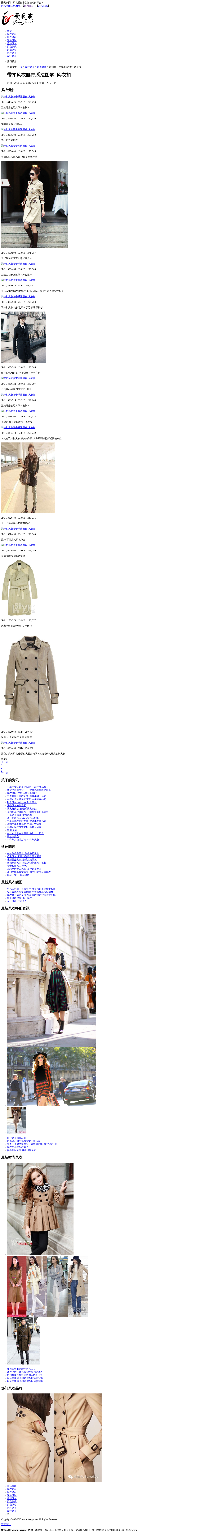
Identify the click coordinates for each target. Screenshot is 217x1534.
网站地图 (6, 5)
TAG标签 (16, 5)
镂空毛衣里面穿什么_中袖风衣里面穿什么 (29, 790)
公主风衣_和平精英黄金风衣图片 (24, 856)
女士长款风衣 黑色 (17, 866)
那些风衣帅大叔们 (16, 1138)
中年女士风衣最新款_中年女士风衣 (25, 833)
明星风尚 (12, 40)
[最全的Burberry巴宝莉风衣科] (54, 1481)
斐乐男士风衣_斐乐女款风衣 (22, 859)
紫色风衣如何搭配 (16, 805)
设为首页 (29, 5)
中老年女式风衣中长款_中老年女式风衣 (27, 787)
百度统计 (6, 1524)
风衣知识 (12, 34)
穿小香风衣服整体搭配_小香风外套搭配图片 (30, 892)
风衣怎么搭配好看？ (17, 1147)
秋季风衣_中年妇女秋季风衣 (22, 802)
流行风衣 (12, 56)
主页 (20, 67)
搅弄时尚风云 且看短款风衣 (21, 1150)
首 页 (9, 31)
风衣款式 (12, 46)
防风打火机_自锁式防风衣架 (22, 808)
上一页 (4, 762)
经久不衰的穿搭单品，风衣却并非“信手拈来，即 (32, 1144)
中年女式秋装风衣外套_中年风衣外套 (26, 799)
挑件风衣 (12, 53)
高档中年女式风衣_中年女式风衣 (24, 824)
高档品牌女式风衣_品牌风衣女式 (24, 869)
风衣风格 (12, 49)
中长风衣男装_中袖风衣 (19, 815)
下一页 (4, 773)
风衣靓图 (41, 67)
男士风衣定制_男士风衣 (19, 898)
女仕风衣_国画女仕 (17, 901)
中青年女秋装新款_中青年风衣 (23, 839)
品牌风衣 (12, 43)
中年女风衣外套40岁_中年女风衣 (24, 827)
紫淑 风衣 (12, 830)
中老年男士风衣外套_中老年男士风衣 (26, 796)
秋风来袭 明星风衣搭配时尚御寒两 (25, 1378)
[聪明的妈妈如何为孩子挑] (40, 1254)
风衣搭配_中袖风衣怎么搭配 (22, 793)
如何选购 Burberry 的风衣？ (21, 1369)
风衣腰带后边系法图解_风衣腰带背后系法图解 (31, 895)
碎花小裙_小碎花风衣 (18, 875)
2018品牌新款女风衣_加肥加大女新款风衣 (29, 872)
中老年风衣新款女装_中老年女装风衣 (26, 821)
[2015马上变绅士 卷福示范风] (23, 1363)
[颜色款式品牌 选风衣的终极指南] (51, 1105)
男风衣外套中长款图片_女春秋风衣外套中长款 (31, 889)
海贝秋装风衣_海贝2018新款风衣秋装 (26, 862)
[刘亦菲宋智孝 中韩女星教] (47, 1316)
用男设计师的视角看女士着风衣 (23, 1141)
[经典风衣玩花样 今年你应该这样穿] (51, 1046)
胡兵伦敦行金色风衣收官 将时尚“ (24, 1372)
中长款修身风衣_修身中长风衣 (23, 853)
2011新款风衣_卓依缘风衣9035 (23, 818)
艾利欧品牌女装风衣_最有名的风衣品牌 (27, 811)
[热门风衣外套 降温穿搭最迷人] (16, 1132)
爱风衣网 (12, 1486)
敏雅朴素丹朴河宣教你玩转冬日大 (25, 1375)
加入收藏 (43, 5)
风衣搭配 (12, 37)
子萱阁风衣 (13, 836)
